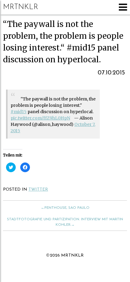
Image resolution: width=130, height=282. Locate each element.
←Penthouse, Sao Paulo (65, 208)
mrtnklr (20, 7)
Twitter (38, 189)
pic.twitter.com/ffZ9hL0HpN (40, 118)
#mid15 (19, 111)
